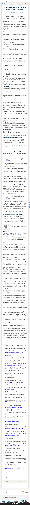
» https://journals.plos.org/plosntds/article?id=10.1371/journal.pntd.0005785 (13, 468)
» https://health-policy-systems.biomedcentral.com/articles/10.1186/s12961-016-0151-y (14, 352)
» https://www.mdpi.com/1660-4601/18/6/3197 (9, 389)
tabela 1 (5, 155)
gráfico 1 (9, 143)
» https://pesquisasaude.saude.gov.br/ (9, 410)
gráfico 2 (5, 221)
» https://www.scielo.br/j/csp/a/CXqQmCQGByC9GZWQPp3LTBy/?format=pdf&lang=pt (14, 428)
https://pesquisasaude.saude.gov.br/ (7, 91)
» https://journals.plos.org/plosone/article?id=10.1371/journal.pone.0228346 (12, 445)
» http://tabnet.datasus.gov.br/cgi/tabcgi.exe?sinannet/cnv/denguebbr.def (12, 375)
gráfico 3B (16, 233)
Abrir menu (2, 1)
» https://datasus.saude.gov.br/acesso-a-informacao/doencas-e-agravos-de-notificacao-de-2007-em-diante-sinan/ (15, 418)
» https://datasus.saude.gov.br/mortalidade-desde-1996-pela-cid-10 (12, 421)
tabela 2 (15, 193)
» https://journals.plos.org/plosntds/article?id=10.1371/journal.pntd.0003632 (13, 365)
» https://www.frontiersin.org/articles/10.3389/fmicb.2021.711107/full (12, 435)
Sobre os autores (21, 12)
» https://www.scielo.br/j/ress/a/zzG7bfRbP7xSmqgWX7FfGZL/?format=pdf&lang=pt (13, 407)
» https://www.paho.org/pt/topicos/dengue (9, 355)
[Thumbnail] (6, 146)
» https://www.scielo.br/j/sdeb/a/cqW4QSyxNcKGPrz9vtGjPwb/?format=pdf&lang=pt (13, 456)
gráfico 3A (7, 233)
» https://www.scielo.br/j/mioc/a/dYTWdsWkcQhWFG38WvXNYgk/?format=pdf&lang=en (14, 382)
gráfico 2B (19, 234)
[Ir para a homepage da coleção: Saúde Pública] (4, 1)
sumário (5, 3)
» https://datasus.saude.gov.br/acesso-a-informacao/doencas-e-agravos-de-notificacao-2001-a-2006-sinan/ (15, 414)
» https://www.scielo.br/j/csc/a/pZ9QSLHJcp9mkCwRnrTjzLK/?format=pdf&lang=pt (13, 401)
